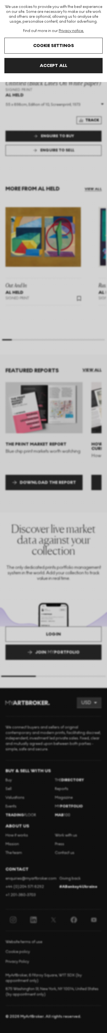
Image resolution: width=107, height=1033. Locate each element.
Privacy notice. (71, 30)
